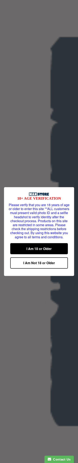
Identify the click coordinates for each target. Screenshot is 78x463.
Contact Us (61, 459)
